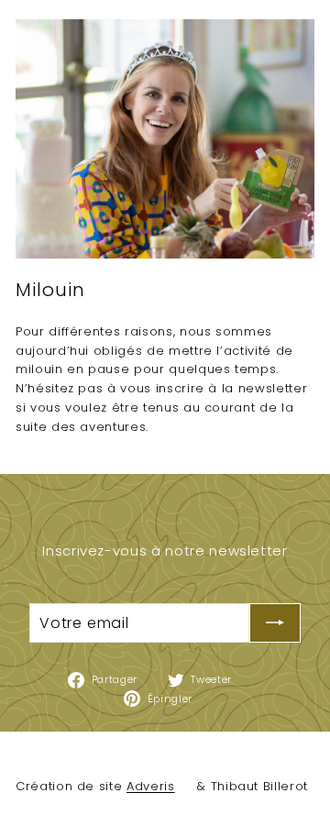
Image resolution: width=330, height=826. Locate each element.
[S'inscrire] (275, 623)
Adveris (150, 786)
